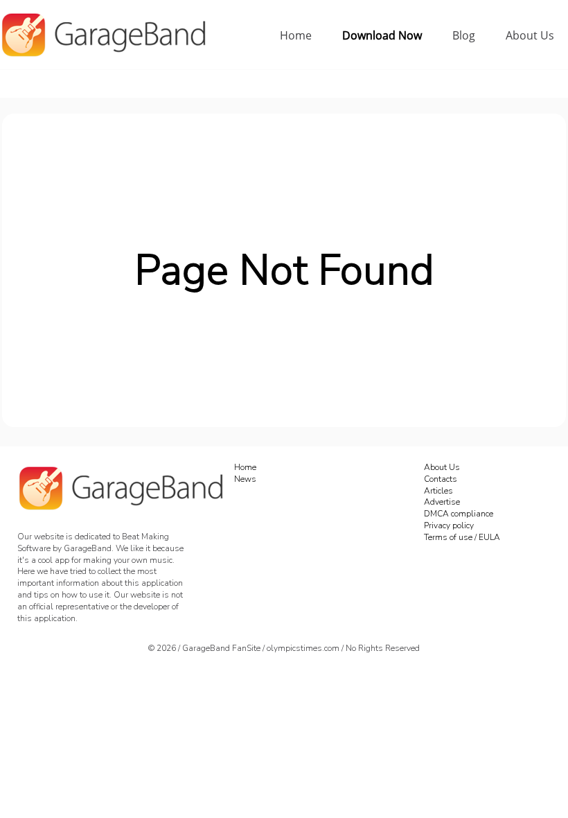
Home (296, 35)
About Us (530, 35)
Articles (438, 490)
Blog (463, 35)
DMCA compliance (458, 513)
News (245, 479)
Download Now (382, 35)
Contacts (440, 479)
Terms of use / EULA (462, 537)
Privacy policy (449, 525)
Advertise (442, 501)
